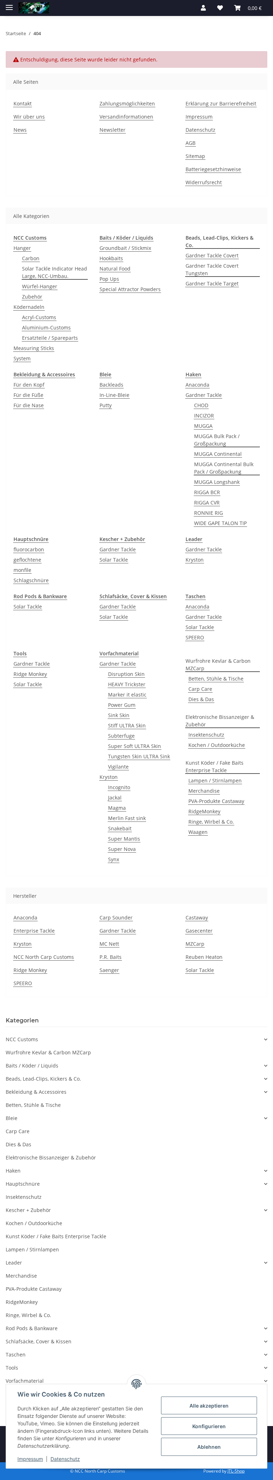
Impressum (199, 116)
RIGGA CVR (207, 502)
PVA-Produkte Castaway (216, 801)
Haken (13, 1170)
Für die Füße (28, 395)
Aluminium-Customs (46, 327)
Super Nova (122, 849)
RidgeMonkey (204, 811)
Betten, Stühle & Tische (215, 678)
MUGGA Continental (218, 453)
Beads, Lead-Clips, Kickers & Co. (43, 1078)
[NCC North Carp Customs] (33, 8)
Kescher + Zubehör (28, 1210)
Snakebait (120, 828)
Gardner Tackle (204, 395)
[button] (203, 8)
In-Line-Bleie (114, 395)
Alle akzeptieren (209, 1406)
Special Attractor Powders (130, 289)
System (22, 358)
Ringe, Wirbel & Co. (211, 821)
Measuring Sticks (34, 348)
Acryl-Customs (39, 317)
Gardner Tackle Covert (212, 255)
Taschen (16, 1354)
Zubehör (32, 296)
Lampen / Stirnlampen (215, 780)
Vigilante (118, 766)
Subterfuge (121, 735)
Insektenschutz (206, 734)
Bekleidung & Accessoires (36, 1091)
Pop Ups (109, 278)
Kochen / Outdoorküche (216, 745)
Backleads (111, 384)
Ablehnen (209, 1447)
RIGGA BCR (207, 492)
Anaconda (197, 384)
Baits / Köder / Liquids (32, 1065)
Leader (14, 1262)
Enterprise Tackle (34, 930)
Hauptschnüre (23, 1183)
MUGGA (203, 425)
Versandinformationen (126, 116)
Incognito (119, 787)
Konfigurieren (209, 1426)
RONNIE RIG (208, 512)
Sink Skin (118, 715)
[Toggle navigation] (9, 4)
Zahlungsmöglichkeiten (127, 103)
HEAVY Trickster (126, 684)
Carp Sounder (116, 917)
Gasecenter (199, 930)
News (20, 129)
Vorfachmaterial (25, 1380)
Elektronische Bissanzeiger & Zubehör (220, 721)
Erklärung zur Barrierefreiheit (221, 103)
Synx (113, 859)
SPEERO (195, 637)
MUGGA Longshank (217, 482)
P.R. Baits (111, 957)
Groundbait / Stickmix (125, 248)
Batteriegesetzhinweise (213, 169)
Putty (106, 405)
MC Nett (109, 943)
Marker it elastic (127, 694)
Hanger (22, 248)
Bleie (11, 1118)
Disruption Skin (126, 674)
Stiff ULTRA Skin (127, 725)
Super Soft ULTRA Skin (134, 746)
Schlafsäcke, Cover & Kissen (38, 1341)
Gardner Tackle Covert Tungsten (212, 269)
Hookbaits (111, 258)
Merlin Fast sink (127, 818)
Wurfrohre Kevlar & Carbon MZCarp (218, 664)
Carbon (30, 258)
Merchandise (204, 790)
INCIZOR (204, 415)
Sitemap (195, 156)
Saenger (109, 970)
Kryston (195, 559)
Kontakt (23, 103)
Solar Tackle (114, 559)
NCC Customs (22, 1039)
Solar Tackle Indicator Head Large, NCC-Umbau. (54, 272)
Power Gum (121, 704)
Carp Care (200, 689)
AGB (191, 143)
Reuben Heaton (204, 957)
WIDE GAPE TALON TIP (220, 523)
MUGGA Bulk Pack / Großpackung (217, 440)
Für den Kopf (29, 384)
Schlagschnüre (31, 580)
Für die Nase (29, 405)
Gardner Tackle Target (212, 283)
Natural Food (115, 268)
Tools (12, 1367)
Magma (117, 807)
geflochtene (27, 559)
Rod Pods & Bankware (32, 1328)
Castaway (197, 917)
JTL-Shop (236, 1471)
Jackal (115, 797)
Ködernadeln (29, 307)
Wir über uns (29, 116)
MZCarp (195, 943)
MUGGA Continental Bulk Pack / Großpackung (223, 468)
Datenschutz (200, 129)
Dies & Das (201, 699)
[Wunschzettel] (220, 8)
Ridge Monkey (30, 674)
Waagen (198, 832)
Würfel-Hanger (39, 286)
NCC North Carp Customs (44, 957)
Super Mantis (124, 838)
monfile (22, 570)
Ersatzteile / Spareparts (50, 337)
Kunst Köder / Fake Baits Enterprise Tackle (214, 766)
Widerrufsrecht (204, 182)
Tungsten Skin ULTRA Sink (139, 756)
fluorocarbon (29, 549)
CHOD (201, 405)
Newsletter (112, 129)
